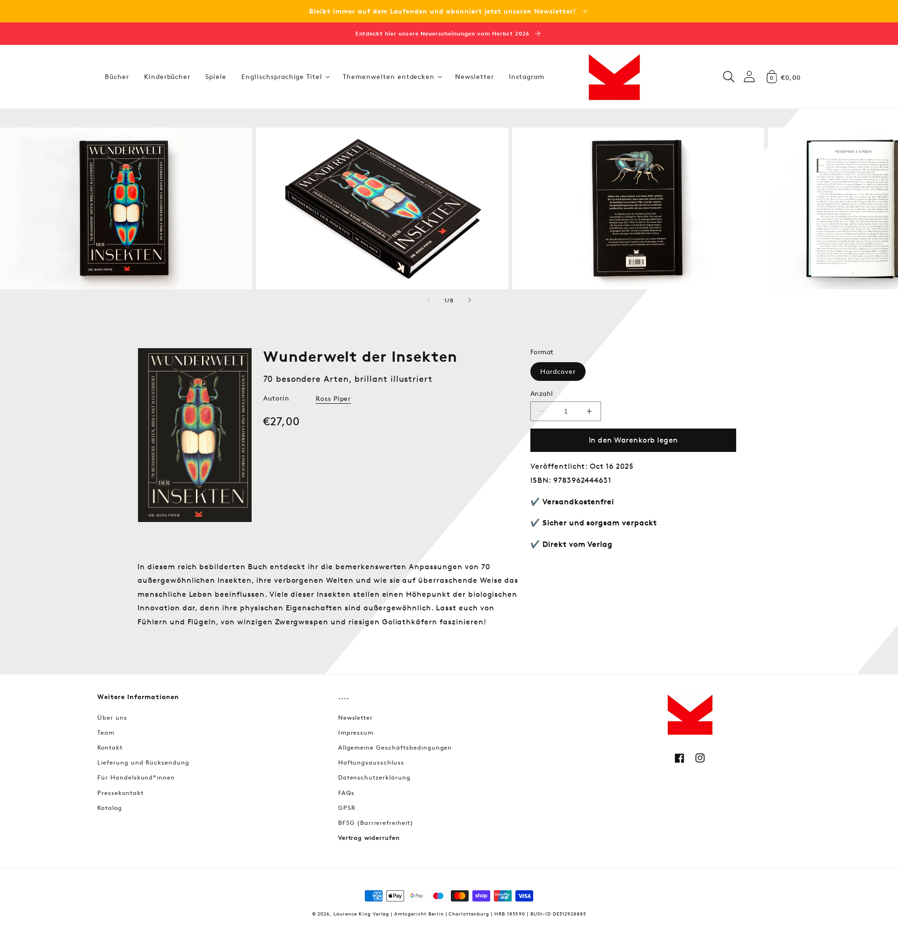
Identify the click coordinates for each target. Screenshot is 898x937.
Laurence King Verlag (361, 913)
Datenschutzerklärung (374, 777)
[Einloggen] (749, 76)
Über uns (112, 717)
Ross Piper (333, 398)
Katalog (109, 807)
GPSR (346, 807)
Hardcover (558, 371)
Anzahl (541, 393)
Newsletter (355, 717)
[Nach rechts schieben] (469, 300)
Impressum (356, 732)
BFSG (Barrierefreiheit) (375, 822)
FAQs (346, 792)
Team (106, 732)
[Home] (614, 76)
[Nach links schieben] (428, 300)
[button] (284, 76)
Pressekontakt (120, 792)
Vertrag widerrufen (369, 837)
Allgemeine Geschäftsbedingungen (395, 747)
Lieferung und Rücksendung (143, 762)
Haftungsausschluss (371, 762)
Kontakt (110, 747)
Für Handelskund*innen (136, 777)
